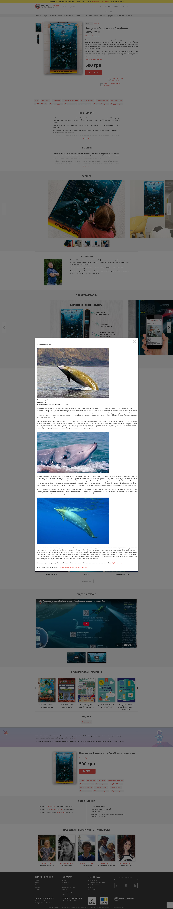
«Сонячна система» (67, 567)
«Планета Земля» (81, 567)
